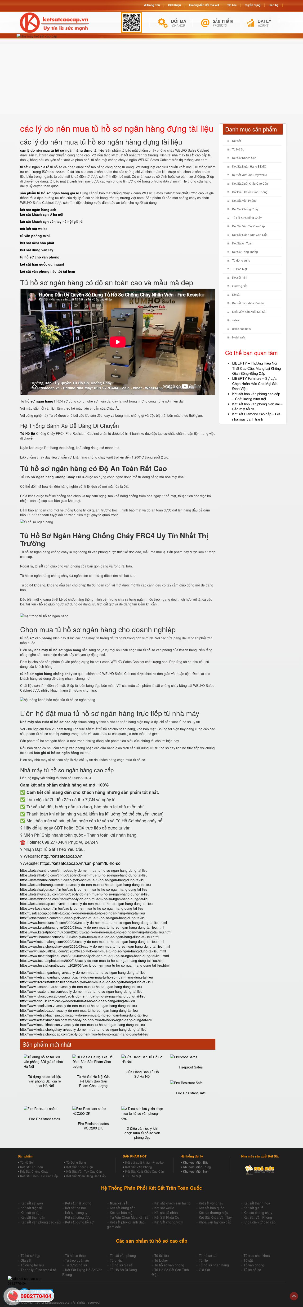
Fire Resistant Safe (191, 1092)
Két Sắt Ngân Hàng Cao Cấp (86, 1176)
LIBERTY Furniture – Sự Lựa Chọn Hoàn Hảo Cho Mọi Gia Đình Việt (254, 383)
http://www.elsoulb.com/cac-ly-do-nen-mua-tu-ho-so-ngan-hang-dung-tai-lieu (77, 1000)
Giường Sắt (239, 286)
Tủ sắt (248, 1260)
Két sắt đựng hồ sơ (79, 1222)
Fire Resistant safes (44, 1118)
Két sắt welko (164, 1207)
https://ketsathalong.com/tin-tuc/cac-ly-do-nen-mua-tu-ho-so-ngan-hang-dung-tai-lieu (83, 875)
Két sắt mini (239, 277)
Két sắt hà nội (75, 1207)
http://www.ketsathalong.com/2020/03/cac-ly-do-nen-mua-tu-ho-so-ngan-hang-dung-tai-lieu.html (92, 941)
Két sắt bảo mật (122, 1212)
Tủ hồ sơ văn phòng (169, 1265)
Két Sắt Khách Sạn (244, 158)
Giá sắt (26, 1260)
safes (235, 320)
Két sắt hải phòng (78, 1203)
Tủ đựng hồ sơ (76, 1265)
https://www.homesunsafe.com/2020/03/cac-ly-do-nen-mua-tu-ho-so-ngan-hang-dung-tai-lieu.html (93, 922)
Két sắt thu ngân (33, 1217)
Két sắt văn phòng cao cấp (41, 1222)
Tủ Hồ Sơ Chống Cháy (247, 218)
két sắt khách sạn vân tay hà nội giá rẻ (51, 221)
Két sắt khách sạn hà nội (172, 1203)
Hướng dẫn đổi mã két (204, 5)
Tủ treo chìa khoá (257, 1255)
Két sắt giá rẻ (253, 1207)
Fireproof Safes (191, 1066)
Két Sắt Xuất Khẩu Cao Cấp (250, 183)
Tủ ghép (116, 1260)
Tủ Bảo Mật (239, 269)
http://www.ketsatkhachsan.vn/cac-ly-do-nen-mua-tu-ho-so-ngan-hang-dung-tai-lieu (82, 1024)
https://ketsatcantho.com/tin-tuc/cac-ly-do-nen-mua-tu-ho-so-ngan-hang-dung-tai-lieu (83, 870)
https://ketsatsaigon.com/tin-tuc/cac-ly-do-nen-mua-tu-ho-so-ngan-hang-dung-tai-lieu (83, 889)
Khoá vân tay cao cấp (215, 1222)
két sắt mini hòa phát (37, 242)
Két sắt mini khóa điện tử (248, 303)
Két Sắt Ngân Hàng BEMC (249, 166)
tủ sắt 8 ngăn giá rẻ (34, 166)
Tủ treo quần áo (77, 1260)
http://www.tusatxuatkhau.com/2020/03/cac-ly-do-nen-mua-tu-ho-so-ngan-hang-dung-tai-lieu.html (93, 951)
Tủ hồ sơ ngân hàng (214, 1265)
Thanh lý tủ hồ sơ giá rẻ (38, 1269)
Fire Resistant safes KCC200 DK (93, 1125)
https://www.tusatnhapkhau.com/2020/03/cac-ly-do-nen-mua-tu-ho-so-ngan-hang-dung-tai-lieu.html (94, 955)
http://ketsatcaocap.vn (62, 856)
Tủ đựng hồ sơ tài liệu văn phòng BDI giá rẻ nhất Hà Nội (44, 1081)
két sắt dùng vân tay (36, 250)
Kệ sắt (236, 294)
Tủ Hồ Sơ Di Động (123, 1269)
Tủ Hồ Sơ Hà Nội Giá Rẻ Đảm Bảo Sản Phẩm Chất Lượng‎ (93, 1081)
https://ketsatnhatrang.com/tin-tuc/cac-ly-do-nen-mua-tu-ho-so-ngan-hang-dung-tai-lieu (85, 884)
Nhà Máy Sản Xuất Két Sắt (249, 312)
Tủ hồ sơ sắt (208, 1255)
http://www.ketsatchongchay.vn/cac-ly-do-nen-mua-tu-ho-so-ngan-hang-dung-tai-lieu (83, 1029)
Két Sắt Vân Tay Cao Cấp (248, 226)
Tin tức (232, 5)
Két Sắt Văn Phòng (244, 200)
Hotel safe (238, 337)
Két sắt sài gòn (32, 1203)
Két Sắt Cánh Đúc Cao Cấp (249, 235)
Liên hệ (273, 5)
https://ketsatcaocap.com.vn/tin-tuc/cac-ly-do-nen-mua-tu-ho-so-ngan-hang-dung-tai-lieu (86, 903)
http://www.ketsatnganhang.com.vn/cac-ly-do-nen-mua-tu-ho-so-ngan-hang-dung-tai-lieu (86, 977)
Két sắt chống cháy (258, 1212)
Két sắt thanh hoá (257, 1203)
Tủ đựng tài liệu (32, 1265)
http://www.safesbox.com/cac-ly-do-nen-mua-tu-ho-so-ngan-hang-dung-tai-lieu (79, 1010)
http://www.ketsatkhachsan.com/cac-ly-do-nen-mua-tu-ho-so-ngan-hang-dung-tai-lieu (84, 1015)
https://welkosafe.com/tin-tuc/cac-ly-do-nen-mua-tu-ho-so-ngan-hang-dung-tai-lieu (81, 908)
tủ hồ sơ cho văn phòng (39, 257)
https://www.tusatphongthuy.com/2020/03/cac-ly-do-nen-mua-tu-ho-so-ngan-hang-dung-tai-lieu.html (94, 965)
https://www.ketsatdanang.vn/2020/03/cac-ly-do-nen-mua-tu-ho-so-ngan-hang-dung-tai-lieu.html (92, 927)
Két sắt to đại (30, 1212)
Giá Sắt (204, 1269)
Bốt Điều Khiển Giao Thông (249, 192)
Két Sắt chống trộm (168, 1222)
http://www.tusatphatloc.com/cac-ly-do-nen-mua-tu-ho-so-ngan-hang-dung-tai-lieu (81, 991)
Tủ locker (161, 1260)
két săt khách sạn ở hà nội (41, 214)
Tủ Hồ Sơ (238, 149)
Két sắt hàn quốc (211, 1207)
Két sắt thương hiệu (213, 1212)
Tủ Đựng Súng (76, 1162)
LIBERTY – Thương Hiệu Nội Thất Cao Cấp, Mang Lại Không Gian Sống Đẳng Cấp (256, 368)
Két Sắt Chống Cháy (245, 209)
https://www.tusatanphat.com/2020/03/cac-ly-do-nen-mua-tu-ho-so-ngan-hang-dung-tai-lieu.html (92, 960)
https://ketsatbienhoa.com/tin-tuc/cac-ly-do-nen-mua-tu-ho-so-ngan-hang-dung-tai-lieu (84, 898)
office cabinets (241, 329)
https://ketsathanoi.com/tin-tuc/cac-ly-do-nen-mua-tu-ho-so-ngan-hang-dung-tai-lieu (83, 879)
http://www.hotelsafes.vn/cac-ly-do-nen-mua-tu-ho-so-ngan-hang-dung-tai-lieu (78, 1005)
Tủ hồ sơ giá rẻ (121, 1265)
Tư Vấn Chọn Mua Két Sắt (129, 1217)
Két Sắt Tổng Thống (245, 252)
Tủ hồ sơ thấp (75, 1255)
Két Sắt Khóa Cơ (166, 1217)
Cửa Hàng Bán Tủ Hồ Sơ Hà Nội (142, 1074)
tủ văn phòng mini (35, 235)
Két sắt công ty (76, 1212)
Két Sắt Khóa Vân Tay (215, 1217)
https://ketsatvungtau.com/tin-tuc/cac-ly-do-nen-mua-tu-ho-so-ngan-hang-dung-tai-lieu (84, 894)
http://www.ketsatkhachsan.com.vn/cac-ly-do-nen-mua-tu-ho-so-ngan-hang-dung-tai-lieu (86, 1019)
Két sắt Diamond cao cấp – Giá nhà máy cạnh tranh (256, 416)
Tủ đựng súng (241, 260)
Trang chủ (153, 5)
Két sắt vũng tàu (211, 1203)
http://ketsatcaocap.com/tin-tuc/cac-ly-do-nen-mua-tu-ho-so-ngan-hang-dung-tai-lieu (83, 917)
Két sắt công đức (77, 1217)
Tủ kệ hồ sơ (252, 1269)
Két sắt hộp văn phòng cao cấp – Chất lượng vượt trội (256, 396)
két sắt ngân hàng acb (38, 209)
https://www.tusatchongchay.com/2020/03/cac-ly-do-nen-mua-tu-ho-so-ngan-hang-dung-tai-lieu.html (95, 946)
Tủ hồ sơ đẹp (30, 1255)
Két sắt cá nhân (166, 1212)
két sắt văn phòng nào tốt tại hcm (47, 271)
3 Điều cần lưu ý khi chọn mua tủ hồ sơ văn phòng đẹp (142, 1132)
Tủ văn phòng (254, 1265)
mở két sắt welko (34, 228)
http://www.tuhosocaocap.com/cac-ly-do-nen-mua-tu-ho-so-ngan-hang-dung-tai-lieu (82, 996)
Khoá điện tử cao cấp (260, 1222)
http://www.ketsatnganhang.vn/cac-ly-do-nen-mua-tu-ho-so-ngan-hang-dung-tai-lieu (83, 972)
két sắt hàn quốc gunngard (42, 264)
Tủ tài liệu (161, 1255)
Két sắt (236, 141)
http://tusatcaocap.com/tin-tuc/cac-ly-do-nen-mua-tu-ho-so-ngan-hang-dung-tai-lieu (82, 913)
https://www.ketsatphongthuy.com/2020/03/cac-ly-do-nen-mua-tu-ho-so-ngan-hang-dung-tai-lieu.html (95, 932)
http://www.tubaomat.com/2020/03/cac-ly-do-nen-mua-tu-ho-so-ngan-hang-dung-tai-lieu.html (89, 936)
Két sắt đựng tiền (122, 1207)
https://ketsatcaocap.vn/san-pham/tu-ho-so (80, 863)
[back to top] (294, 1296)
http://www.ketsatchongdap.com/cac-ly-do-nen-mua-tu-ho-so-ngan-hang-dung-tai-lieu (84, 1034)
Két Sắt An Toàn (242, 243)
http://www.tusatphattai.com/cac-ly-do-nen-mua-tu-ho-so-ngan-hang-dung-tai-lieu (81, 986)
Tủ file (203, 1260)
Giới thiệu (174, 5)
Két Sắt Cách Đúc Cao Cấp (39, 1176)
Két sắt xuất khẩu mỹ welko (249, 175)
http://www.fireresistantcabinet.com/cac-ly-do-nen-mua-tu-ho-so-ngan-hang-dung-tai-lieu (86, 981)
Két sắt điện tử (31, 1207)
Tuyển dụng (252, 5)
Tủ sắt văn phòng (123, 1255)
